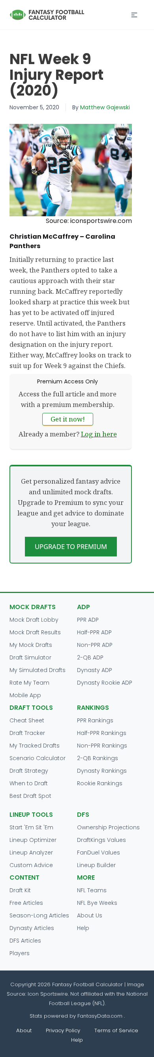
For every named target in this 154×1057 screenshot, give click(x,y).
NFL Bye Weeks (97, 903)
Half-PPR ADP (94, 632)
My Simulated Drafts (37, 670)
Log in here (99, 433)
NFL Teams (92, 890)
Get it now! (68, 419)
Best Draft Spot (30, 796)
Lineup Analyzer (31, 852)
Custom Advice (31, 865)
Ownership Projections (108, 827)
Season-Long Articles (39, 915)
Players (19, 953)
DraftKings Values (101, 840)
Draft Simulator (30, 657)
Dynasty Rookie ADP (104, 683)
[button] (134, 15)
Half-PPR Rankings (101, 733)
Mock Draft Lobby (33, 620)
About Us (89, 915)
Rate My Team (29, 683)
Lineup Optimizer (32, 840)
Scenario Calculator (37, 758)
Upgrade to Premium (71, 546)
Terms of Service (116, 1030)
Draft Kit (20, 890)
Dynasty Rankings (102, 771)
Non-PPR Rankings (102, 745)
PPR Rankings (95, 720)
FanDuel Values (98, 852)
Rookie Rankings (99, 783)
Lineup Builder (96, 865)
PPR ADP (88, 620)
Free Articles (26, 903)
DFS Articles (25, 941)
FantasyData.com (100, 1016)
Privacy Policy (63, 1030)
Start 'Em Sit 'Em (31, 827)
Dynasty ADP (94, 670)
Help (83, 928)
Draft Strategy (28, 771)
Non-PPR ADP (95, 645)
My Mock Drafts (30, 645)
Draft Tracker (27, 733)
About (24, 1030)
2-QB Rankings (97, 758)
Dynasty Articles (31, 928)
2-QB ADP (90, 657)
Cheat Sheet (26, 720)
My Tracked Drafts (34, 745)
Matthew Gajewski (105, 107)
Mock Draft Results (35, 632)
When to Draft (28, 783)
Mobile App (25, 695)
